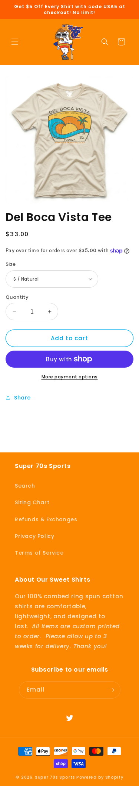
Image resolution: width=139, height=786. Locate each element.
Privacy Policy (34, 536)
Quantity (17, 297)
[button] (15, 42)
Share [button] (22, 397)
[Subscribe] (112, 690)
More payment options (70, 377)
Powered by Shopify (99, 777)
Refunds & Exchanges (46, 519)
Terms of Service (39, 552)
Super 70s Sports (55, 777)
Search (25, 485)
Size (11, 264)
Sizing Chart (32, 502)
